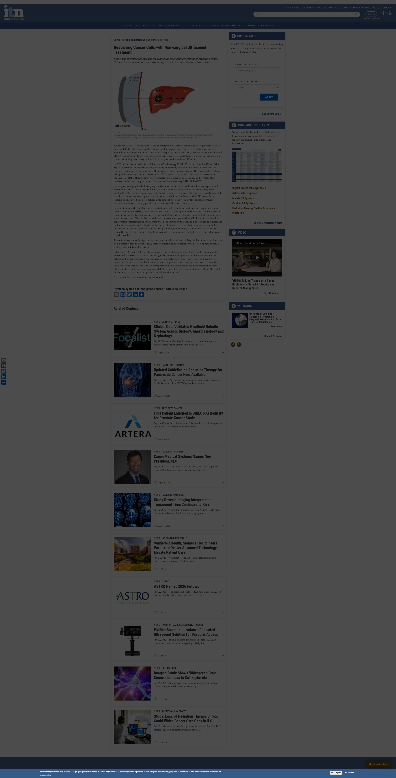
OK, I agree (336, 773)
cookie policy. (45, 775)
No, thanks (349, 773)
